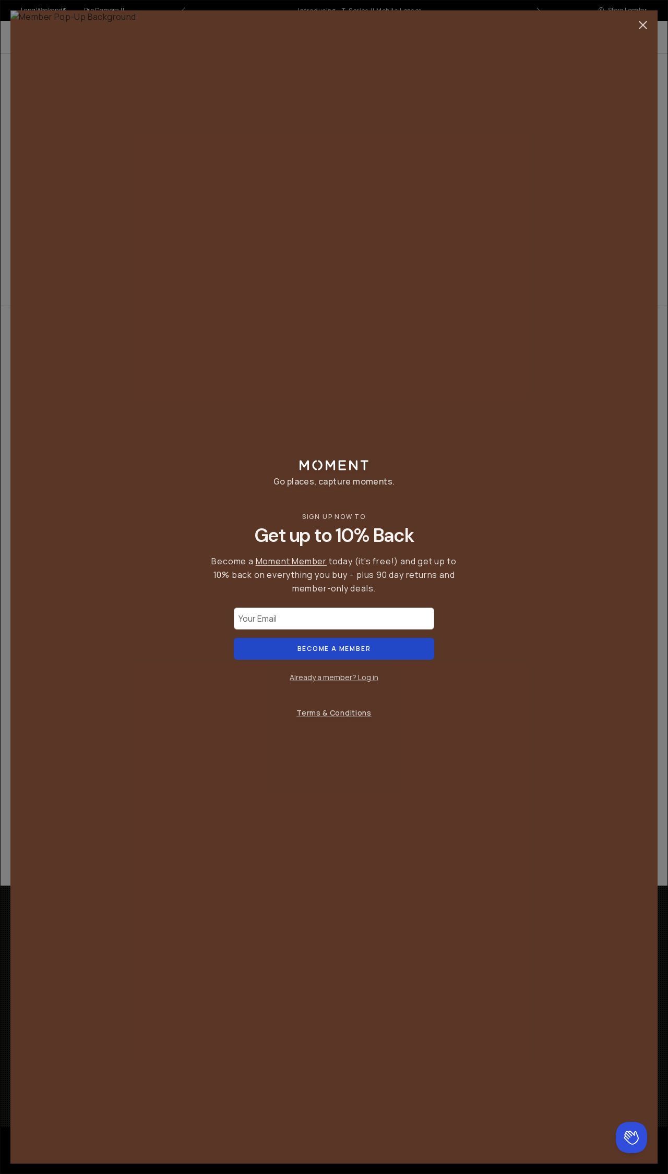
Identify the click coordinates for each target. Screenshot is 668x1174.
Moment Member (291, 561)
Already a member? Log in (334, 677)
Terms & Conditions (334, 713)
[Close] (643, 25)
